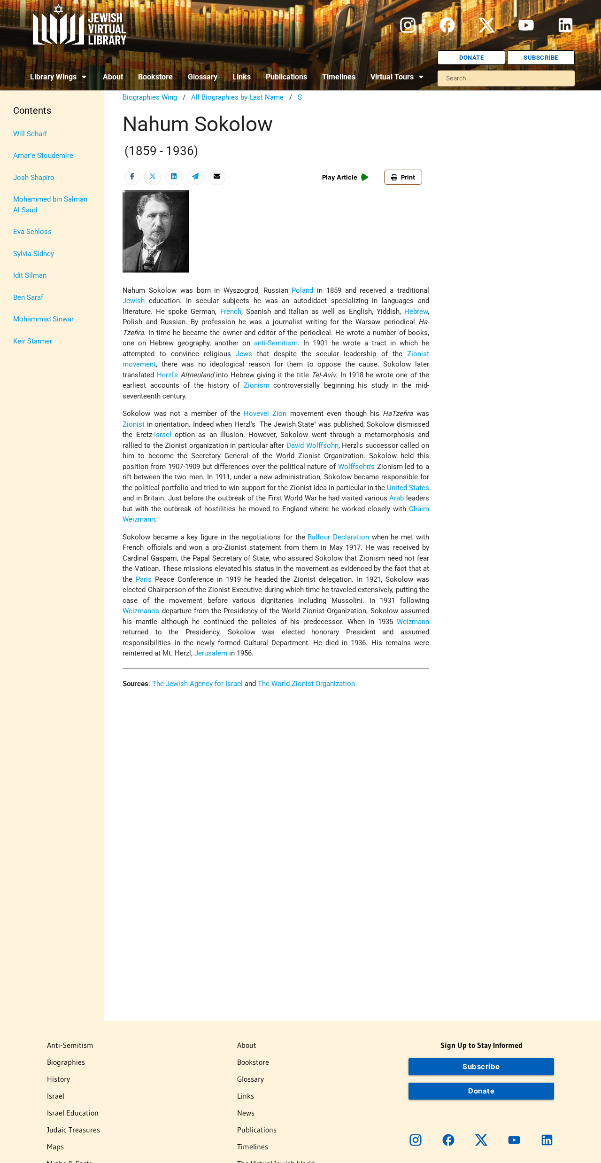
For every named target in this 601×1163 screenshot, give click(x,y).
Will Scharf (30, 134)
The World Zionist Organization (306, 683)
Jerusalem (210, 653)
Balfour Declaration (338, 537)
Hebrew (416, 311)
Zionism (257, 385)
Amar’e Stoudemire (43, 155)
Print (408, 177)
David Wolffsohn (312, 445)
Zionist (134, 424)
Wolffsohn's (356, 466)
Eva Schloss (32, 231)
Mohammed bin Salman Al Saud (50, 204)
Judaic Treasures (73, 1129)
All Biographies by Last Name (237, 97)
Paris (144, 579)
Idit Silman (29, 275)
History (58, 1079)
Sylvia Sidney (33, 254)
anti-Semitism (276, 343)
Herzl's (167, 375)
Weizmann (413, 621)
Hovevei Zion (265, 413)
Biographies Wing (150, 97)
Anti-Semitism (70, 1045)
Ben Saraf (28, 297)
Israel (162, 434)
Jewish (134, 301)
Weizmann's (141, 611)
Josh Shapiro (33, 177)
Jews (244, 354)
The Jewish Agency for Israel (197, 683)
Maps (55, 1146)
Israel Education (73, 1112)
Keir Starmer (32, 341)
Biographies (66, 1062)
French (230, 311)
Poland (302, 290)
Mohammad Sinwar (43, 319)
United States (408, 488)
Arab (396, 498)
